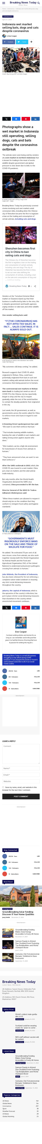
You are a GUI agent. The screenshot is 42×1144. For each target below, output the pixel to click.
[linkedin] (18, 646)
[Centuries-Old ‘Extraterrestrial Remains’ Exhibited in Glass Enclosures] (8, 957)
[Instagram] (7, 1003)
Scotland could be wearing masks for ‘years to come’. (26, 1026)
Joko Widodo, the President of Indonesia (19, 574)
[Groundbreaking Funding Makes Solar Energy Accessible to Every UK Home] (8, 933)
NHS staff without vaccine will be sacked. (27, 1038)
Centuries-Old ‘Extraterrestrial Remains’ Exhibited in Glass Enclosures (27, 956)
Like (38, 671)
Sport (4, 947)
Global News (7, 960)
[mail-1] (21, 646)
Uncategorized (7, 909)
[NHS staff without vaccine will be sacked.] (8, 1040)
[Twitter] (10, 1003)
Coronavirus (10, 9)
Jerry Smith (6, 917)
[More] (31, 42)
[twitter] (24, 646)
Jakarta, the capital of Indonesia (16, 590)
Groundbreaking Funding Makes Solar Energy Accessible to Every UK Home (27, 932)
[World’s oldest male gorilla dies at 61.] (8, 1017)
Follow (37, 677)
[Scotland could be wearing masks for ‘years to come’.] (8, 1029)
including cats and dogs (25, 219)
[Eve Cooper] (4, 36)
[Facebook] (4, 1003)
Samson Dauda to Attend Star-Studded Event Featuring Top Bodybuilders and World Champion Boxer (27, 944)
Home (4, 9)
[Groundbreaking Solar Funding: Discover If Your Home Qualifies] (21, 896)
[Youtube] (13, 1003)
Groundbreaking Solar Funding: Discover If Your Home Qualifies (18, 913)
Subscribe (36, 688)
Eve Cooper (12, 36)
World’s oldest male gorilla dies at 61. (26, 1015)
